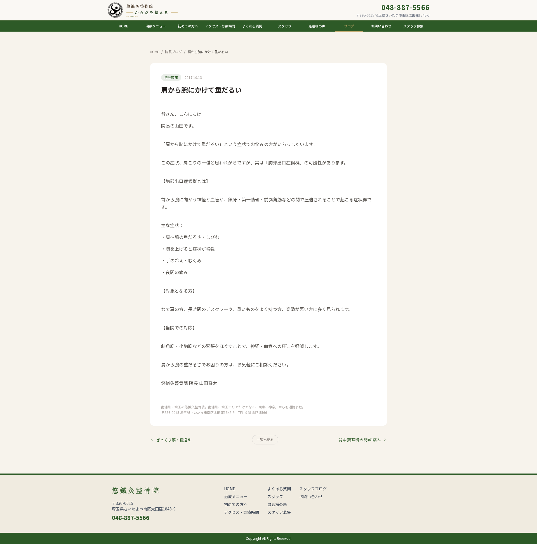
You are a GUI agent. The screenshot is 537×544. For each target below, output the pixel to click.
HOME (154, 52)
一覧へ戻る (265, 439)
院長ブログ (173, 52)
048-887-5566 (405, 7)
